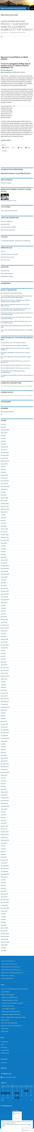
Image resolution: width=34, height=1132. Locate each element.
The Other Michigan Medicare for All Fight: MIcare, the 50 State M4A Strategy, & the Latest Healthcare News (16, 296)
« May (2, 1100)
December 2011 (5, 831)
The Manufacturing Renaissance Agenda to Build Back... (14, 345)
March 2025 (4, 444)
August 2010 (4, 877)
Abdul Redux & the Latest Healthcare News (11, 293)
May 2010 (3, 885)
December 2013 (5, 763)
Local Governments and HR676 (8, 227)
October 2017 (4, 647)
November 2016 (5, 670)
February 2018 (4, 639)
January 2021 (4, 563)
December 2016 (5, 667)
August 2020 (4, 577)
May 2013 (3, 783)
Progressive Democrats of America (9, 254)
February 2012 (4, 826)
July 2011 (3, 846)
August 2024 (4, 463)
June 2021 (3, 548)
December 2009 (5, 899)
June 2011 (3, 848)
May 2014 (3, 749)
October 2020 (4, 571)
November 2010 (5, 868)
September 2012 (5, 806)
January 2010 (4, 896)
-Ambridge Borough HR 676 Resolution (10, 966)
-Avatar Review (4, 1028)
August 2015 (4, 710)
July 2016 (3, 681)
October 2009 (4, 905)
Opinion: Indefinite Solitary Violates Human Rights (13, 1017)
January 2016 (4, 696)
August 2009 (4, 911)
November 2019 (5, 594)
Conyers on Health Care (7, 221)
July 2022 (3, 514)
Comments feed (5, 1050)
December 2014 (5, 729)
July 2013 (3, 778)
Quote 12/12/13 (5, 1020)
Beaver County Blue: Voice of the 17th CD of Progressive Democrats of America (13, 8)
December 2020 (5, 565)
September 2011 (5, 840)
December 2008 (5, 933)
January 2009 (4, 930)
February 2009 (4, 928)
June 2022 (3, 517)
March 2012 (4, 823)
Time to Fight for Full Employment (9, 1023)
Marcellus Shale (20, 21)
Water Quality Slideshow (7, 273)
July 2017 (3, 650)
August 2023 (4, 489)
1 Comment (23, 32)
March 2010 (4, 891)
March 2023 (4, 495)
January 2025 (4, 449)
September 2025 (5, 430)
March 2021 (4, 557)
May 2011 (3, 851)
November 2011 (5, 834)
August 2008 (4, 945)
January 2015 (4, 727)
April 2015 (3, 718)
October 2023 (4, 483)
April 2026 (3, 427)
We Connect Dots (5, 260)
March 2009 (4, 925)
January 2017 (4, 664)
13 (3, 1093)
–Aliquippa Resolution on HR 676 (9, 964)
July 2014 (3, 744)
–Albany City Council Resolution (9, 997)
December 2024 (5, 452)
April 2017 (3, 659)
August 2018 (4, 630)
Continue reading (6, 140)
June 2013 (3, 780)
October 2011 (4, 837)
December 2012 (5, 797)
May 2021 (3, 551)
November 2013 (5, 766)
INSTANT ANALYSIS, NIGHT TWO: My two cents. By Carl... (15, 368)
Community (4, 21)
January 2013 (4, 795)
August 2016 (4, 679)
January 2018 (4, 642)
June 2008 (3, 950)
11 (26, 1091)
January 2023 (4, 500)
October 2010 (4, 871)
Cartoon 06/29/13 (5, 991)
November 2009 (5, 902)
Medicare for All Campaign (7, 975)
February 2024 (4, 475)
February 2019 (4, 619)
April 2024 (3, 472)
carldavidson (14, 32)
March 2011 (4, 857)
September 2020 (5, 574)
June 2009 (3, 916)
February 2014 (4, 758)
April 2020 (3, 582)
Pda (16, 1116)
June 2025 (3, 438)
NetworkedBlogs (15, 1110)
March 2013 (4, 789)
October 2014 (4, 735)
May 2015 (3, 715)
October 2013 (4, 769)
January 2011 (4, 862)
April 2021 (3, 554)
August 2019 (4, 602)
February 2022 (4, 529)
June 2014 (3, 746)
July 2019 (3, 605)
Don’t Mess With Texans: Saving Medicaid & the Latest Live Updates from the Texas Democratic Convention (15, 309)
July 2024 (3, 466)
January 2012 (4, 829)
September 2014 (5, 738)
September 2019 (5, 599)
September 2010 (5, 874)
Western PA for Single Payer (8, 230)
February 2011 (4, 860)
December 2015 (5, 698)
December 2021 (5, 534)
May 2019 (3, 611)
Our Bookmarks (6, 401)
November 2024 (5, 455)
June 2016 (3, 684)
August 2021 (4, 543)
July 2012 (3, 812)
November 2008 (5, 936)
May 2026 (3, 424)
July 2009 (3, 913)
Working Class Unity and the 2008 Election (11, 1025)
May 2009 (3, 919)
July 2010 (3, 879)
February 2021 (4, 560)
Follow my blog (17, 1118)
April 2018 (3, 636)
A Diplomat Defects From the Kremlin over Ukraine (13, 342)
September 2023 (5, 486)
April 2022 (3, 523)
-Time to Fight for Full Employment (9, 210)
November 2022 (5, 506)
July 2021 (3, 546)
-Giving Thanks (4, 1031)
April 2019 (3, 613)
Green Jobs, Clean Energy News (12, 383)
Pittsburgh (15, 1115)
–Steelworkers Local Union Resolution (11, 969)
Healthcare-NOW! (5, 224)
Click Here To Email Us (6, 183)
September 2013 (5, 772)
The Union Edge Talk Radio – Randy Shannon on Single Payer (16, 240)
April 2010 (3, 888)
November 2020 (5, 568)
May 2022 (3, 520)
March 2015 (4, 721)
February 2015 (4, 724)
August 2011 (4, 843)
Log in (2, 1044)
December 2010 (5, 865)
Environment (11, 21)
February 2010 (4, 894)
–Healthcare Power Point (7, 978)
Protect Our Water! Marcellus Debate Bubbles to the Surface (17, 26)
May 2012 (3, 817)
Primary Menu (32, 8)
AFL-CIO (3, 251)
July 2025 (3, 435)
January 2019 (4, 622)
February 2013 (4, 792)
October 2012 (4, 803)
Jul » (32, 1100)
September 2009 (5, 908)
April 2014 (3, 752)
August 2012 (4, 809)
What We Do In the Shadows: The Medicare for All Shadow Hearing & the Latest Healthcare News (15, 300)
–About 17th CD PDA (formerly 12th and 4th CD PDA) (14, 989)
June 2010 (3, 882)
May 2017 (3, 656)
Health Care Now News (9, 290)
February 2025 (4, 447)
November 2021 (5, 537)
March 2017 (4, 662)
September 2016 (5, 676)
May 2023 (3, 492)
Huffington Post (7, 392)
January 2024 (4, 478)
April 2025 (3, 441)
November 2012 (5, 800)
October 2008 (4, 939)
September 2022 (5, 509)
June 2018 (3, 633)
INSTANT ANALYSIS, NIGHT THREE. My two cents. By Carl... (16, 365)
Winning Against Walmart (7, 276)
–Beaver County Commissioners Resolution (12, 972)
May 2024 (3, 469)
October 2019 (4, 596)
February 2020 (4, 588)
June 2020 (3, 580)
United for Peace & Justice (7, 257)
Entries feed (4, 1047)
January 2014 (4, 761)
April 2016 (3, 687)
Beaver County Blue (6, 72)
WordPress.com (5, 1053)
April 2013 (3, 786)
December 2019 (5, 591)
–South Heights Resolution (8, 961)
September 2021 (5, 540)
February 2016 (4, 693)
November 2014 (5, 732)
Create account (5, 1041)
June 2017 (3, 653)
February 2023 (4, 497)
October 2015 (4, 704)
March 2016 (4, 690)
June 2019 (3, 608)
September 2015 (5, 707)
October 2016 (4, 673)
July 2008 (3, 947)
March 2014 (4, 755)
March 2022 (4, 526)
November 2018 (5, 628)
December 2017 (5, 645)
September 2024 (5, 461)
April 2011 (3, 854)
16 (17, 1093)
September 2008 (5, 942)
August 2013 (4, 775)
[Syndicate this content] (1, 290)
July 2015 (3, 713)
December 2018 (5, 625)
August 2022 (4, 512)
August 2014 (4, 741)
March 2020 (4, 585)
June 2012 (3, 814)
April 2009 (3, 922)
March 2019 (4, 616)
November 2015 (5, 701)
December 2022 (5, 503)
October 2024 (4, 458)
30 (17, 1097)
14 (7, 1093)
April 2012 (3, 820)
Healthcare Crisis (5, 270)
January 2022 (4, 531)
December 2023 (5, 480)
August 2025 (4, 432)
